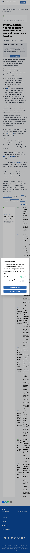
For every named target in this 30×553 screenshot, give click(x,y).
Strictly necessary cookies (11, 277)
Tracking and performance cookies (12, 281)
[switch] (22, 277)
